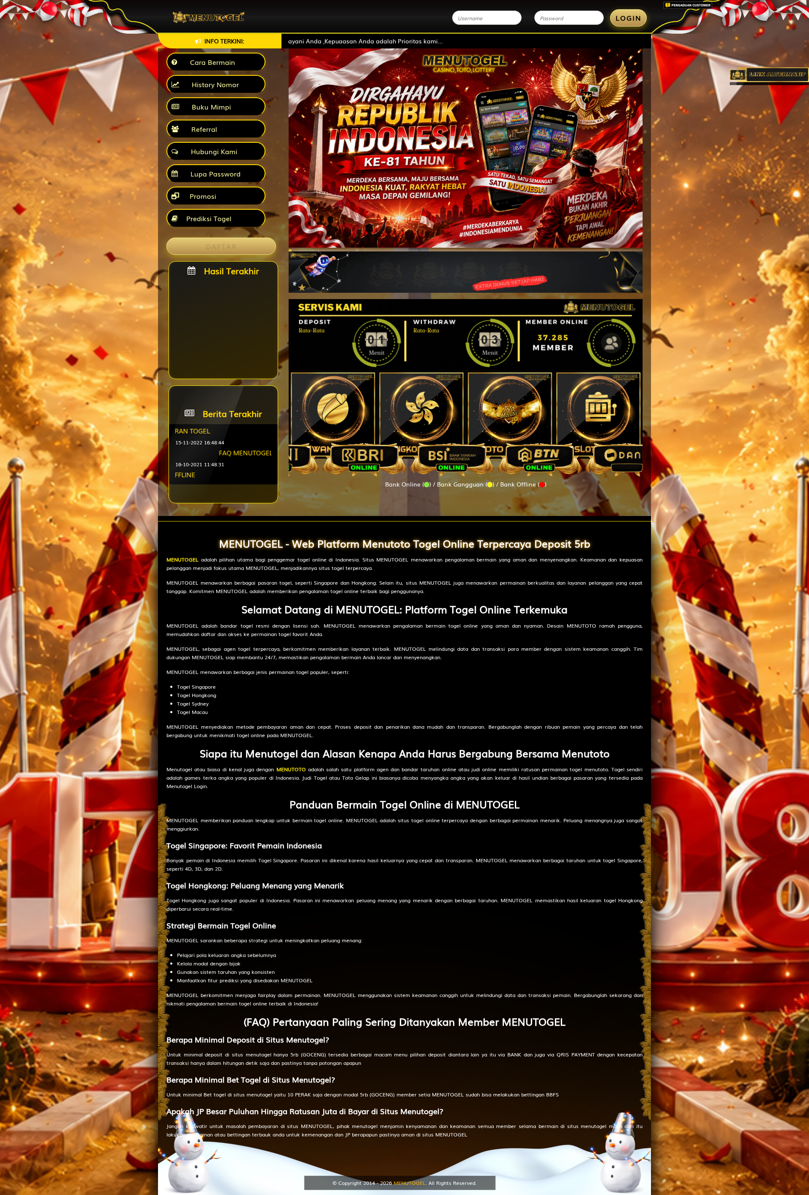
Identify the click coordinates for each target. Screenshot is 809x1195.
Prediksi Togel (208, 218)
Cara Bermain (210, 62)
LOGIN (628, 18)
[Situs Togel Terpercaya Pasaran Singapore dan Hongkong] (466, 268)
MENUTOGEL (182, 559)
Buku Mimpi (209, 107)
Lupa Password (213, 173)
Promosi (202, 196)
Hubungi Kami (212, 151)
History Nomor (213, 84)
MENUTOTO (291, 769)
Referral (202, 129)
